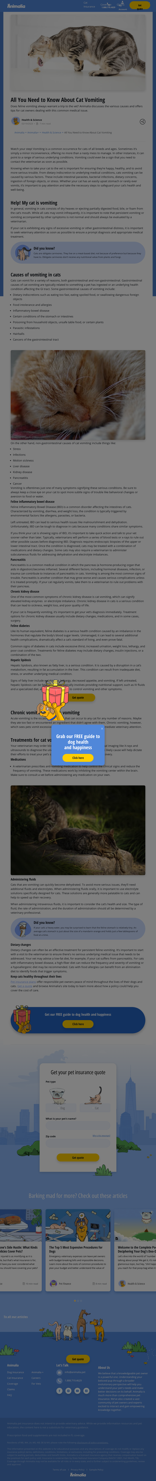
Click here (78, 758)
